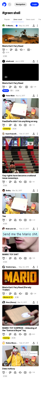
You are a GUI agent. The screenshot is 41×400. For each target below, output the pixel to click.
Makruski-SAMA (12, 229)
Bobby (8, 190)
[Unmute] (6, 40)
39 (4, 56)
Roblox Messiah (12, 343)
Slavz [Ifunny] (11, 302)
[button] (3, 49)
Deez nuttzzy (8, 368)
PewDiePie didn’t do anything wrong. (20, 121)
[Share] (33, 25)
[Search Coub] (10, 4)
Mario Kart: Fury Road (12, 46)
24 (14, 129)
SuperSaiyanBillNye (11, 134)
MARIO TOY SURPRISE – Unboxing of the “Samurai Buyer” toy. (19, 329)
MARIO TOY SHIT (10, 254)
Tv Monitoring (10, 25)
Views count (30, 19)
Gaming (6, 338)
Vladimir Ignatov (12, 267)
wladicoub (10, 61)
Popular (7, 19)
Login (34, 4)
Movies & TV (7, 297)
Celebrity (6, 129)
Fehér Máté (10, 95)
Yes (4, 216)
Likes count (17, 19)
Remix (5, 90)
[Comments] (16, 49)
